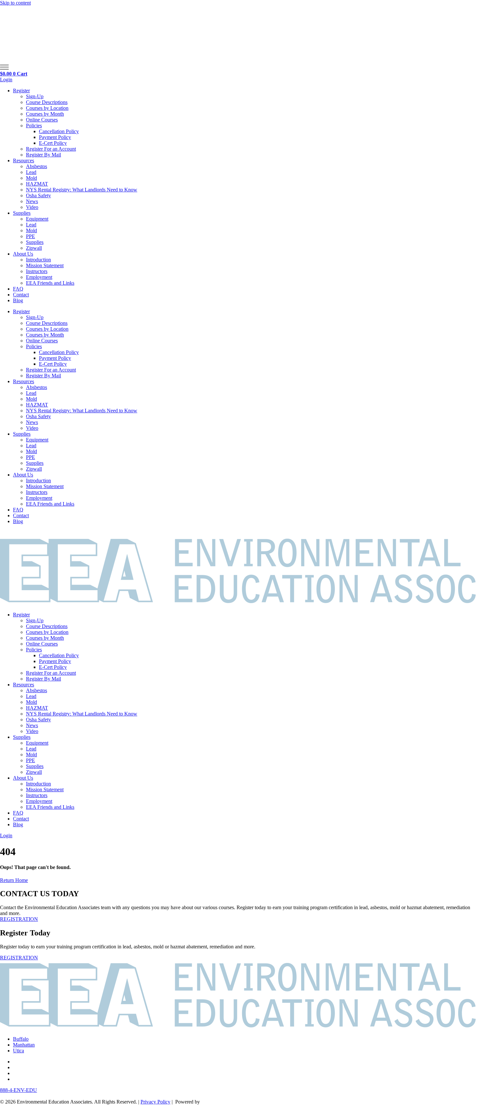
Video (32, 207)
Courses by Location (47, 108)
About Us (23, 254)
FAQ (18, 289)
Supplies (22, 213)
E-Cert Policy (53, 143)
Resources (23, 160)
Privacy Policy (155, 1101)
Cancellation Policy (59, 131)
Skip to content (15, 3)
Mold (31, 178)
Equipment (37, 219)
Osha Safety (38, 195)
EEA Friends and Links (50, 283)
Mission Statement (45, 265)
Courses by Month (45, 114)
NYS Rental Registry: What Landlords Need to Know (81, 189)
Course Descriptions (46, 102)
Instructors (36, 271)
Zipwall (34, 248)
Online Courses (42, 119)
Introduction (38, 259)
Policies (34, 125)
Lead (31, 172)
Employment (39, 277)
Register (21, 90)
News (32, 201)
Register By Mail (43, 154)
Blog (18, 300)
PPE (30, 236)
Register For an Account (51, 149)
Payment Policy (55, 137)
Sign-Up (34, 96)
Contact (21, 294)
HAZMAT (37, 184)
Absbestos (36, 166)
